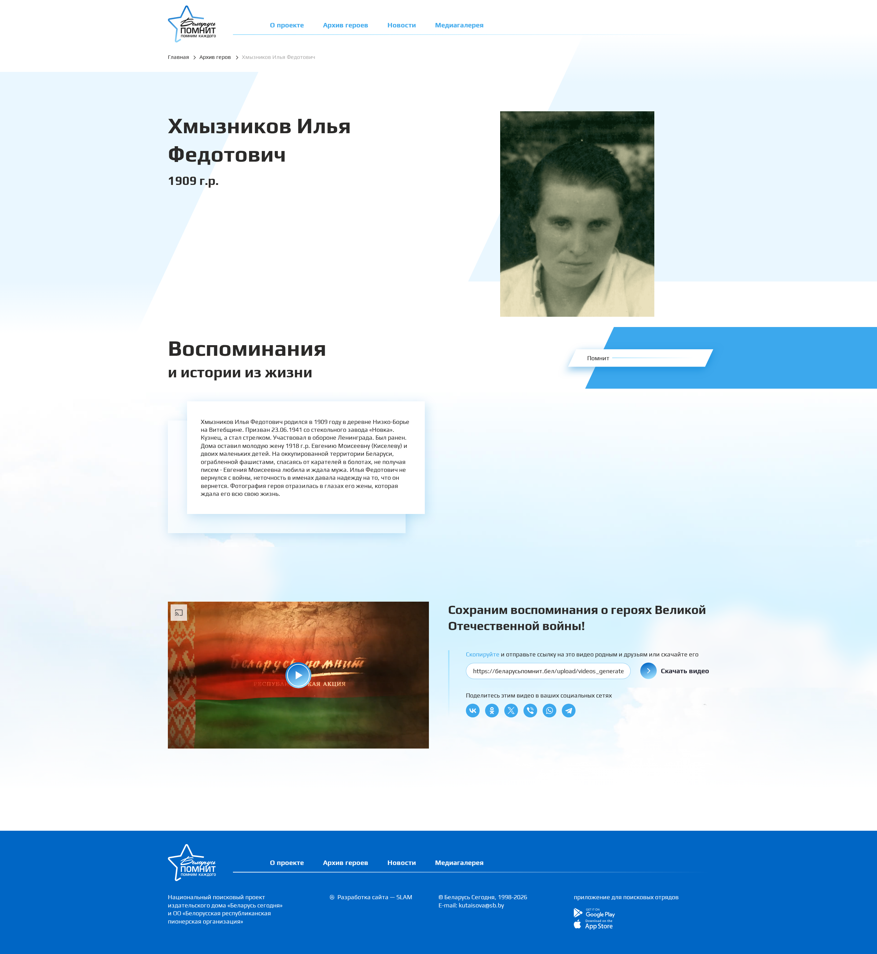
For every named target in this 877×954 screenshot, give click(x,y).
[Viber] (530, 710)
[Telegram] (569, 710)
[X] (511, 710)
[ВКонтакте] (473, 710)
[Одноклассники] (492, 710)
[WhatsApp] (549, 710)
